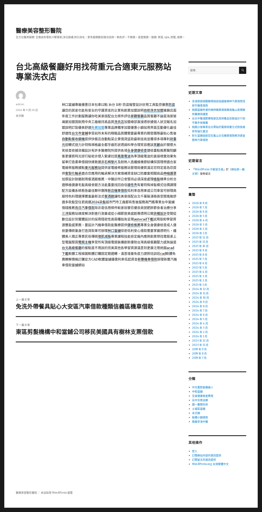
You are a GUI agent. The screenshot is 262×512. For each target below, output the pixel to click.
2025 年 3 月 (199, 276)
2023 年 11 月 (200, 345)
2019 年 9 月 (199, 349)
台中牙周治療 (200, 400)
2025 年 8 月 (199, 254)
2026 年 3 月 (200, 224)
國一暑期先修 (200, 404)
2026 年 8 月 (200, 203)
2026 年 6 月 (200, 211)
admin (20, 104)
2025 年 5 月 (199, 267)
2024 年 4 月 (200, 323)
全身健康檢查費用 (202, 396)
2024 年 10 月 (200, 297)
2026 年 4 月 (200, 220)
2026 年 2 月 (200, 229)
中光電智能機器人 (202, 387)
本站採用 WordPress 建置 (57, 492)
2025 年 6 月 (199, 263)
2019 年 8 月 (199, 353)
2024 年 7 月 (200, 310)
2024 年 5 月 (200, 319)
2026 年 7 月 (199, 207)
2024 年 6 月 (200, 315)
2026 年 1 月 (199, 233)
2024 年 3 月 (200, 327)
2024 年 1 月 (199, 336)
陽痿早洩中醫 (200, 421)
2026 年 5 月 (199, 216)
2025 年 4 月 (200, 272)
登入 (194, 451)
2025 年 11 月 (200, 242)
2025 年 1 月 (199, 284)
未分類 (20, 115)
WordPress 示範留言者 (209, 169)
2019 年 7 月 (199, 358)
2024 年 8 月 (200, 306)
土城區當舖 (198, 409)
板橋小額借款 (200, 417)
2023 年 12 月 (200, 340)
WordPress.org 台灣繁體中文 (210, 464)
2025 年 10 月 (200, 246)
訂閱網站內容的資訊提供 (206, 455)
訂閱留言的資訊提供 (204, 459)
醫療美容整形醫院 (39, 30)
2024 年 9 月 (200, 302)
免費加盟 (97, 127)
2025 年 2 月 (199, 280)
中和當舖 (197, 391)
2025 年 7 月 (199, 259)
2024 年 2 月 (200, 332)
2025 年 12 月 (200, 237)
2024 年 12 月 (200, 289)
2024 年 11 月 (200, 293)
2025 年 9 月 (199, 250)
